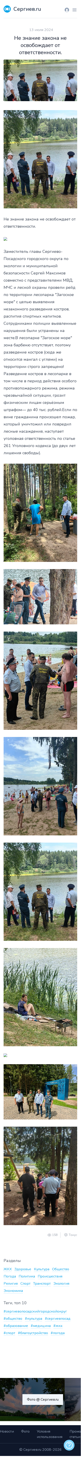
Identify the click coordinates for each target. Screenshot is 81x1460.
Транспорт (42, 1283)
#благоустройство (33, 1333)
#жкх (58, 1325)
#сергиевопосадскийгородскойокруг (35, 1311)
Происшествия (50, 1276)
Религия (11, 1283)
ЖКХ (8, 1269)
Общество (60, 1269)
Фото (25, 1431)
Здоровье (22, 1269)
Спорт (25, 1283)
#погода (58, 1333)
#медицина (41, 1325)
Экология (61, 1283)
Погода (10, 1276)
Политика (27, 1276)
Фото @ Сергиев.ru (43, 1399)
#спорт (9, 1333)
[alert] (69, 1445)
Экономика (13, 1290)
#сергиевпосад (57, 1318)
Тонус (73, 1235)
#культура (33, 1318)
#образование (16, 1325)
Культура (41, 1269)
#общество (13, 1318)
